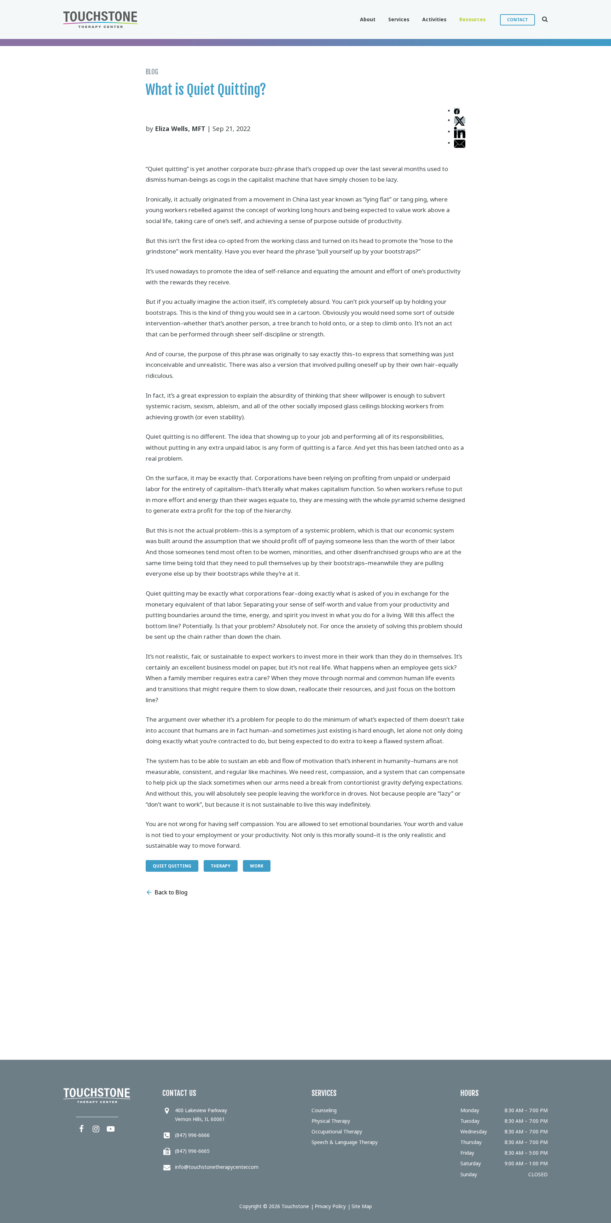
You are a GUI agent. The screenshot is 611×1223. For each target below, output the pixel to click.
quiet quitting (172, 866)
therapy (221, 866)
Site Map (361, 1206)
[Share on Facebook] (457, 111)
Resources (472, 19)
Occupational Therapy (337, 1131)
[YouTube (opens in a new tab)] (111, 1128)
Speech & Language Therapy (345, 1142)
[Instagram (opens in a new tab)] (96, 1128)
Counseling (324, 1110)
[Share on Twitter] (459, 121)
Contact (517, 20)
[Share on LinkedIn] (459, 132)
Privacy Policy (330, 1206)
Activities (434, 19)
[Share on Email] (459, 143)
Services (398, 19)
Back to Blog (171, 892)
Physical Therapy (331, 1120)
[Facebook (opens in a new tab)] (82, 1128)
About (368, 19)
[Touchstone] (100, 20)
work (256, 866)
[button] (541, 19)
